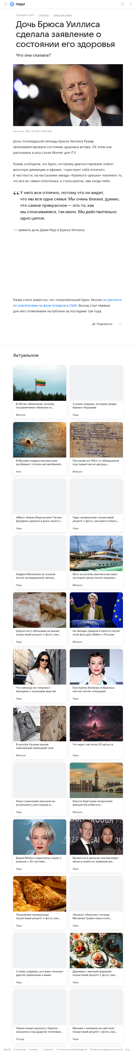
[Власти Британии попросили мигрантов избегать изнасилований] (96, 789)
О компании (20, 1049)
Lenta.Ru (44, 15)
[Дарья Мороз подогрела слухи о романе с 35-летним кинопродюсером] (39, 846)
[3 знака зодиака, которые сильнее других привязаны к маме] (39, 959)
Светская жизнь (63, 15)
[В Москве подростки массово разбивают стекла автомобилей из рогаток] (39, 448)
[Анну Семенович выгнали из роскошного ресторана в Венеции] (39, 789)
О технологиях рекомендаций (71, 1049)
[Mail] (12, 4)
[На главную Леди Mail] (19, 4)
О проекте (48, 1049)
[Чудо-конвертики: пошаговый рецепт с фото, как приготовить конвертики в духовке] (96, 505)
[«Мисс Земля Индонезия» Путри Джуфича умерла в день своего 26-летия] (39, 505)
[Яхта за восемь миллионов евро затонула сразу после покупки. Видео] (96, 562)
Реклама (33, 1049)
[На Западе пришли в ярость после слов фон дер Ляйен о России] (96, 619)
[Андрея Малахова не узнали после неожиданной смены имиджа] (39, 562)
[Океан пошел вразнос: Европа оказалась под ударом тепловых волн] (39, 1016)
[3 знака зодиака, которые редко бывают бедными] (96, 392)
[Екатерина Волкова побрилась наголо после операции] (96, 675)
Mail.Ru (7, 1049)
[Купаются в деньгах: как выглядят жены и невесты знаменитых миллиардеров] (96, 846)
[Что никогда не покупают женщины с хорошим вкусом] (39, 675)
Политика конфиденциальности (106, 1049)
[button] (68, 95)
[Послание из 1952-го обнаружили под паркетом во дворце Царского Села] (96, 448)
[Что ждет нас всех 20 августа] (96, 732)
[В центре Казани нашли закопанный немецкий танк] (39, 732)
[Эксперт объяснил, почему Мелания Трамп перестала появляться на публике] (96, 902)
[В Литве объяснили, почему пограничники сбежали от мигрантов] (39, 392)
